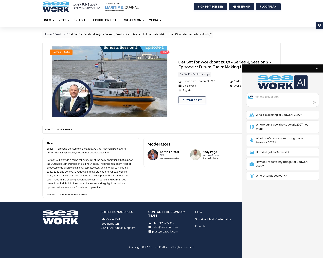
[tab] (49, 129)
